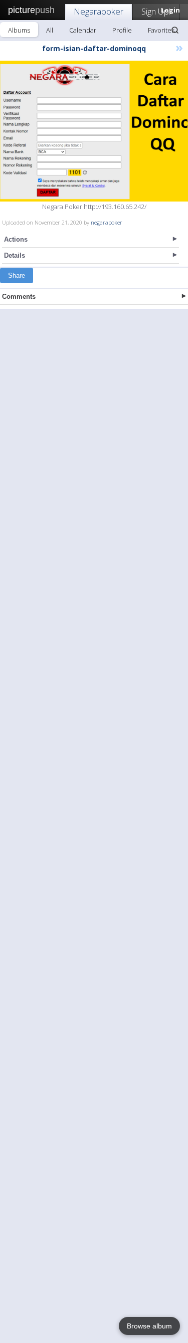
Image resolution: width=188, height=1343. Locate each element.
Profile (122, 30)
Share (16, 275)
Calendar (82, 30)
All (49, 30)
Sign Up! (155, 11)
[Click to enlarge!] (94, 131)
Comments (19, 296)
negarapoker (106, 222)
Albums (19, 30)
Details (14, 255)
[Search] (175, 30)
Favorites (161, 30)
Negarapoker (98, 11)
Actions (16, 239)
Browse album (149, 1326)
